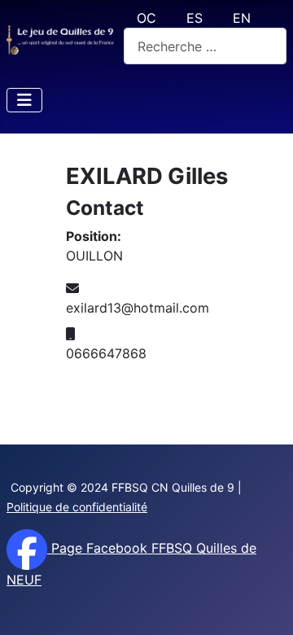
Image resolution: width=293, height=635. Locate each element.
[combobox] (205, 46)
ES (194, 18)
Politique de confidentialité (77, 507)
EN (242, 18)
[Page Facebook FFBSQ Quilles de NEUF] (27, 548)
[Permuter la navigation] (24, 100)
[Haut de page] (264, 605)
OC (146, 18)
